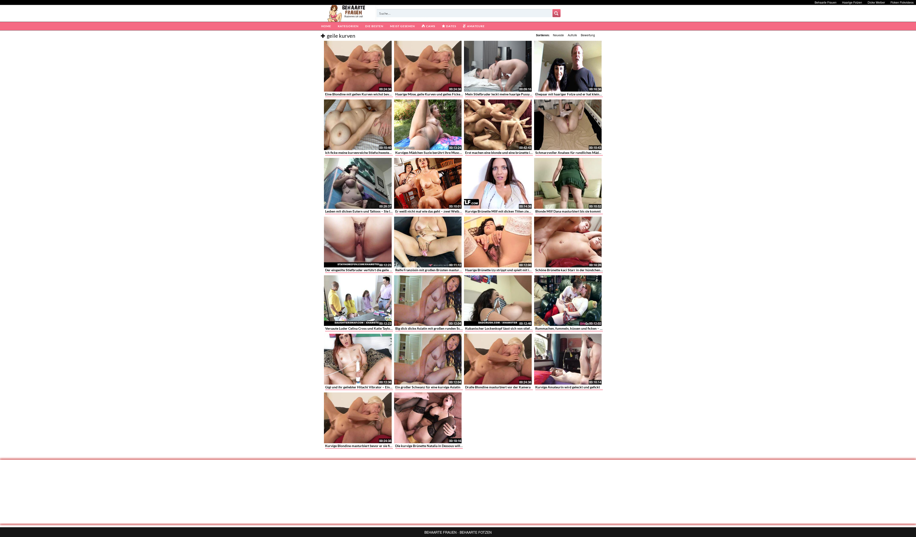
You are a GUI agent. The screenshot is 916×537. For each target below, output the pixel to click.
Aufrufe (572, 35)
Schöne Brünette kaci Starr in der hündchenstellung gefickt (579, 270)
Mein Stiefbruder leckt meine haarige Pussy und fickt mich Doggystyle (516, 94)
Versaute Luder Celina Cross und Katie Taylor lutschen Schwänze (373, 328)
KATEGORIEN (348, 26)
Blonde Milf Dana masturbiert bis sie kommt (568, 211)
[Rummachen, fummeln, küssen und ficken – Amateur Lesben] (568, 300)
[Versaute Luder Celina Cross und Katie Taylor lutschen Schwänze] (358, 300)
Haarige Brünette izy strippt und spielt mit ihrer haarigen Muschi (513, 270)
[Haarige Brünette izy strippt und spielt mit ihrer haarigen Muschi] (498, 242)
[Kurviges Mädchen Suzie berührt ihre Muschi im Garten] (428, 124)
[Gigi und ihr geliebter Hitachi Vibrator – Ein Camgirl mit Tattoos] (358, 359)
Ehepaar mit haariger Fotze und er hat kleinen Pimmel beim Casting (585, 94)
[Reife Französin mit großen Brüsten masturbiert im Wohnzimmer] (428, 242)
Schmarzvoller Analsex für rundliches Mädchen (570, 153)
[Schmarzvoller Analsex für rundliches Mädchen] (568, 124)
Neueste (558, 35)
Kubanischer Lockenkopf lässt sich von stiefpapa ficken (506, 328)
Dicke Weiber (876, 2)
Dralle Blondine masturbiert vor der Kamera (498, 387)
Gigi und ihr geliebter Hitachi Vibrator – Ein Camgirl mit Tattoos (372, 387)
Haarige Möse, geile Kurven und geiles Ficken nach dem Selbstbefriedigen (449, 94)
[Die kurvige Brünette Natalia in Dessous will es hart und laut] (428, 417)
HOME (326, 26)
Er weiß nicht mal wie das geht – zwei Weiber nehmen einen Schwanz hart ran (452, 211)
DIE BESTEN (374, 26)
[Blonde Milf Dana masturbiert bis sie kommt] (568, 183)
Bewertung (588, 35)
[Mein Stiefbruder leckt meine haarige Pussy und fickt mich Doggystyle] (498, 66)
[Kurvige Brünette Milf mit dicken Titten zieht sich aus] (498, 183)
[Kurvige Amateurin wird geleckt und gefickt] (568, 359)
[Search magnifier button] (556, 13)
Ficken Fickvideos (902, 2)
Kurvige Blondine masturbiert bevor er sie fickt (360, 446)
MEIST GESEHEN (402, 26)
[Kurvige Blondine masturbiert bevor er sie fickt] (358, 417)
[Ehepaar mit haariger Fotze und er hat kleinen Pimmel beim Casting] (568, 66)
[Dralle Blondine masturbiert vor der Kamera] (498, 359)
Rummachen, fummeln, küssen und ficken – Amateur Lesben (579, 328)
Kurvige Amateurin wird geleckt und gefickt (567, 387)
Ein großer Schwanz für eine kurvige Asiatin (427, 387)
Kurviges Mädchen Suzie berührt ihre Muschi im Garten (436, 153)
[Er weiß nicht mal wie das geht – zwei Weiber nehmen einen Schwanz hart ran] (428, 183)
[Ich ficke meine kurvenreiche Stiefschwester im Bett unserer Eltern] (358, 124)
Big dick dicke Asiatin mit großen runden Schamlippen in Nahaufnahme (448, 328)
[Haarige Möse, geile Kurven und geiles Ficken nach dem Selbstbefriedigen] (428, 66)
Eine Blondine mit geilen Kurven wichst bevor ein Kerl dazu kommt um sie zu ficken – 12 (390, 94)
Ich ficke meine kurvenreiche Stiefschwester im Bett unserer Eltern (374, 153)
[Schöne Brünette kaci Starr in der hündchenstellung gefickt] (568, 242)
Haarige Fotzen (852, 2)
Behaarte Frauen (826, 2)
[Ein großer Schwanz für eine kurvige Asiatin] (428, 359)
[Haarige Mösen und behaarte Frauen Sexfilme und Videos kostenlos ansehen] (347, 12)
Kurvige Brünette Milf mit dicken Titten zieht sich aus (504, 211)
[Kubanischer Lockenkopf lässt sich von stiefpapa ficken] (498, 300)
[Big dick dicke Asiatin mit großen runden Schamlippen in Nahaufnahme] (428, 300)
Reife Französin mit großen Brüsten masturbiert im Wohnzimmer (443, 270)
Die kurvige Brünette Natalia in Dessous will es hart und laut (439, 446)
